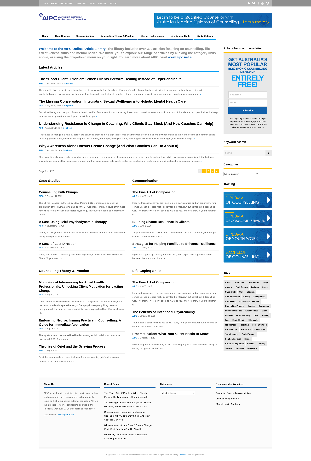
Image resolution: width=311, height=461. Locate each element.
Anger (266, 282)
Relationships (231, 329)
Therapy (261, 344)
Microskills (253, 320)
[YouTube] (262, 3)
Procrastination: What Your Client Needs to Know (170, 334)
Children (250, 292)
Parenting (244, 325)
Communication (85, 36)
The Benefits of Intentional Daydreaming (163, 312)
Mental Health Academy (62, 3)
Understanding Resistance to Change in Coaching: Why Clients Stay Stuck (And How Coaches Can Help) (126, 124)
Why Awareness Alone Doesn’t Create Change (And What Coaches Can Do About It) (108, 146)
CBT (241, 292)
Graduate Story (243, 315)
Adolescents (253, 282)
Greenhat (182, 455)
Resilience (246, 329)
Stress (247, 339)
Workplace (252, 348)
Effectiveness (251, 311)
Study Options (205, 36)
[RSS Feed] (249, 3)
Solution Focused (233, 339)
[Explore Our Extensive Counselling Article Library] (62, 18)
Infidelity (266, 315)
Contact (113, 3)
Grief (256, 315)
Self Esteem (259, 329)
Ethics (264, 311)
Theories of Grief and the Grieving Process (72, 346)
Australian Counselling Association (233, 393)
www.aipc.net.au (65, 414)
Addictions (239, 282)
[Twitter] (253, 3)
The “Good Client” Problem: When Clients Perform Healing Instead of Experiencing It (110, 79)
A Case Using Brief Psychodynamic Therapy (73, 222)
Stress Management (234, 344)
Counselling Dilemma (249, 301)
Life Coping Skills (180, 36)
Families (229, 315)
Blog (92, 3)
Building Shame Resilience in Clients (161, 222)
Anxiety (228, 287)
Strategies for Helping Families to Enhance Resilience (174, 243)
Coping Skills (259, 297)
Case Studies (62, 36)
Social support (231, 334)
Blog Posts (68, 83)
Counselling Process (234, 306)
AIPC (46, 3)
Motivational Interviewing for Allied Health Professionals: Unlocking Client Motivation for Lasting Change (81, 286)
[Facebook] (258, 3)
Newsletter (81, 3)
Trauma (228, 348)
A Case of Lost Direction (57, 243)
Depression (264, 306)
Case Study (230, 292)
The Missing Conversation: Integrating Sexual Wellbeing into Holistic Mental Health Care (112, 101)
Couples (251, 306)
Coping (246, 297)
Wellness (240, 348)
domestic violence (233, 311)
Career (265, 287)
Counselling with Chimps (58, 192)
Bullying (255, 287)
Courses (102, 3)
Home (45, 36)
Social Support (248, 334)
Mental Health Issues (152, 36)
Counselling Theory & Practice (117, 36)
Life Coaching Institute (227, 398)
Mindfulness (230, 325)
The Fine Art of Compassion (153, 192)
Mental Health (238, 320)
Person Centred (259, 325)
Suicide (250, 344)
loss (227, 320)
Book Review (242, 287)
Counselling (230, 301)
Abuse (228, 282)
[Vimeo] (267, 3)
